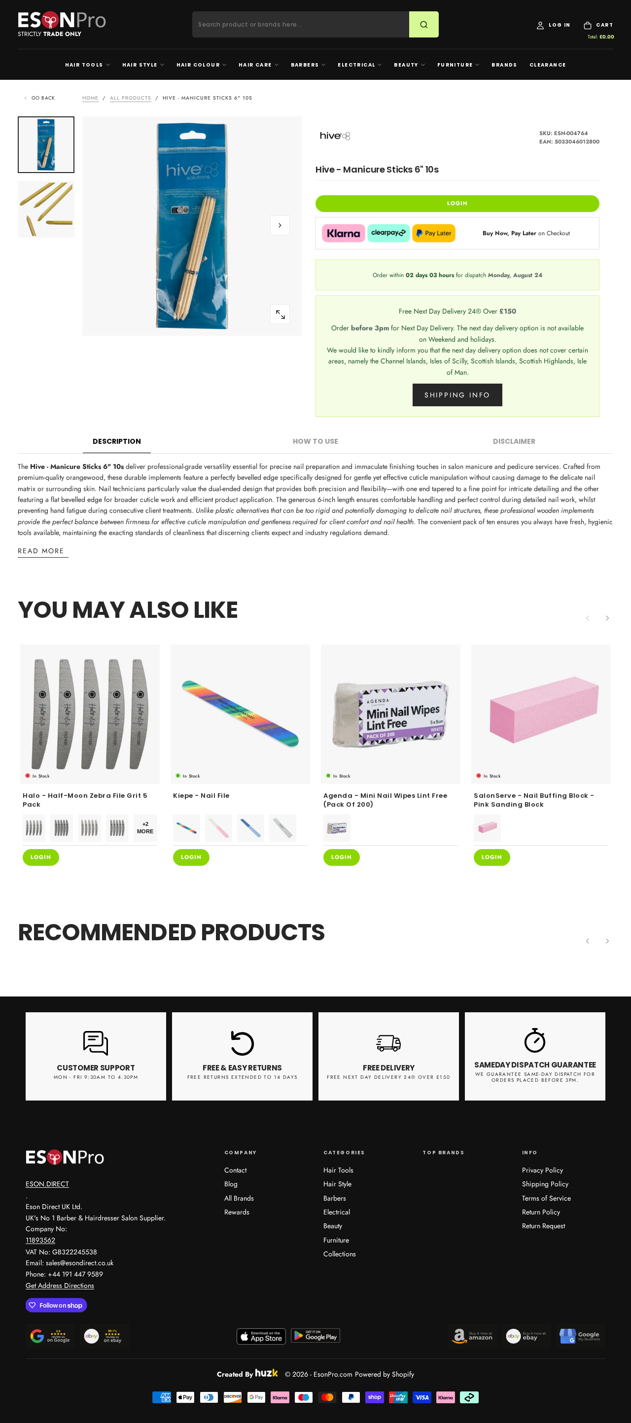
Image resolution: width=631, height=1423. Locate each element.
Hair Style (140, 65)
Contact (235, 1170)
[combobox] (307, 25)
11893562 (40, 1240)
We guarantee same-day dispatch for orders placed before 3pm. (535, 1077)
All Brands (239, 1198)
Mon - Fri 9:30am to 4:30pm (96, 1077)
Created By (235, 1372)
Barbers (305, 65)
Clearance (547, 65)
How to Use (315, 441)
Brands (504, 65)
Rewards (236, 1212)
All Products (130, 98)
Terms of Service (546, 1198)
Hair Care (255, 65)
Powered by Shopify (384, 1374)
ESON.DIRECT (47, 1184)
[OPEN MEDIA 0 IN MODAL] (280, 314)
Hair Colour (198, 65)
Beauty (406, 65)
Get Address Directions (60, 1285)
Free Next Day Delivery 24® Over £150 (388, 1077)
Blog (231, 1184)
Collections (339, 1254)
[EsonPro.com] (65, 1157)
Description (117, 441)
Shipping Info (457, 395)
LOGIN (457, 203)
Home (90, 98)
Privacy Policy (542, 1170)
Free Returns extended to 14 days (242, 1077)
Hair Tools (84, 65)
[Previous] (588, 941)
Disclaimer (514, 441)
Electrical (356, 65)
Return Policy (541, 1212)
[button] (280, 225)
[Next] (607, 618)
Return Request (543, 1226)
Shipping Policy (545, 1184)
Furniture (455, 65)
